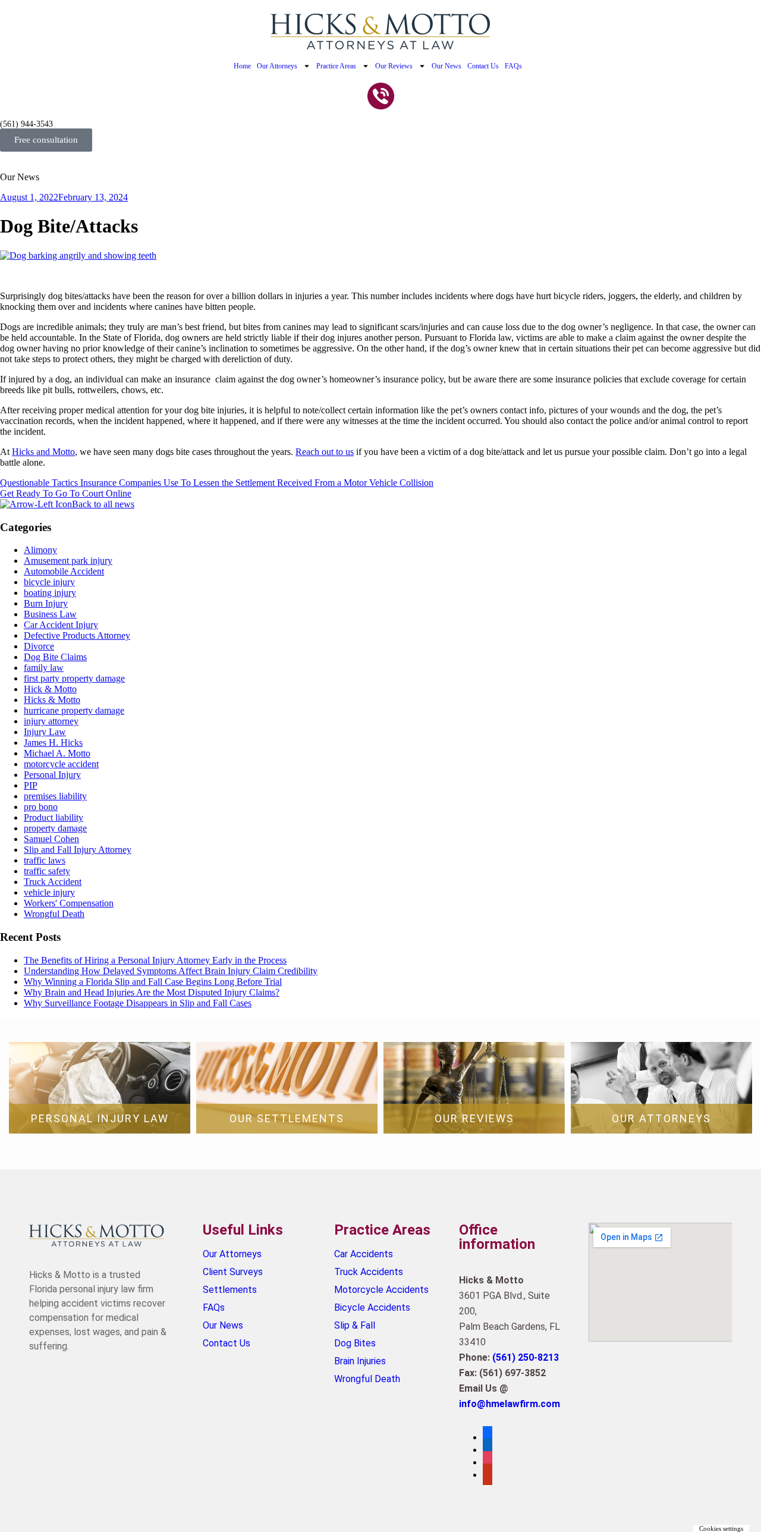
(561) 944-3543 (26, 124)
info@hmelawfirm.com (509, 1403)
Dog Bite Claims (55, 657)
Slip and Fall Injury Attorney (77, 850)
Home (242, 66)
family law (44, 668)
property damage (55, 828)
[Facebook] (487, 1437)
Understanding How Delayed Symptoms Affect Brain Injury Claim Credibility (170, 971)
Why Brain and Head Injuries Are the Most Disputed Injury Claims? (151, 992)
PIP (30, 785)
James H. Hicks (53, 742)
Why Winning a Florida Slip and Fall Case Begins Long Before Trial (153, 982)
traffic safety (47, 871)
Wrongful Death (54, 914)
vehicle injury (49, 892)
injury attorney (51, 721)
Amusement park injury (68, 560)
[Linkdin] (487, 1450)
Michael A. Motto (57, 753)
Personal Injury (52, 775)
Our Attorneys (277, 66)
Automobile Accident (64, 571)
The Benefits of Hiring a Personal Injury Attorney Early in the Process (155, 960)
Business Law (50, 614)
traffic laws (44, 860)
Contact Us (483, 66)
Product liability (53, 817)
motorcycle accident (61, 764)
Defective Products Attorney (77, 635)
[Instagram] (487, 1462)
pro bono (41, 807)
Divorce (39, 646)
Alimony (40, 550)
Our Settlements (286, 1118)
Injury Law (45, 732)
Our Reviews (394, 66)
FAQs (513, 66)
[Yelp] (487, 1475)
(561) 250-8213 (525, 1357)
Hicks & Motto (52, 700)
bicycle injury (49, 582)
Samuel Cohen (51, 839)
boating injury (50, 593)
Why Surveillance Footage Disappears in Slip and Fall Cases (137, 1003)
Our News (446, 66)
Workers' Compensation (69, 903)
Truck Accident (52, 882)
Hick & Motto (50, 689)
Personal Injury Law (100, 1118)
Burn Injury (46, 603)
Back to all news (103, 504)
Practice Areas (336, 66)
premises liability (55, 796)
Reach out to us (324, 452)
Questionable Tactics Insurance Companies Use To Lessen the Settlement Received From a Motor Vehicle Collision (216, 483)
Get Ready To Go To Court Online (65, 493)
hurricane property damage (74, 710)
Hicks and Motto (43, 452)
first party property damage (74, 678)
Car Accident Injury (61, 625)
